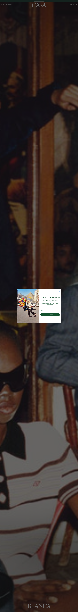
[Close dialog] (60, 291)
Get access (50, 314)
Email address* (43, 308)
